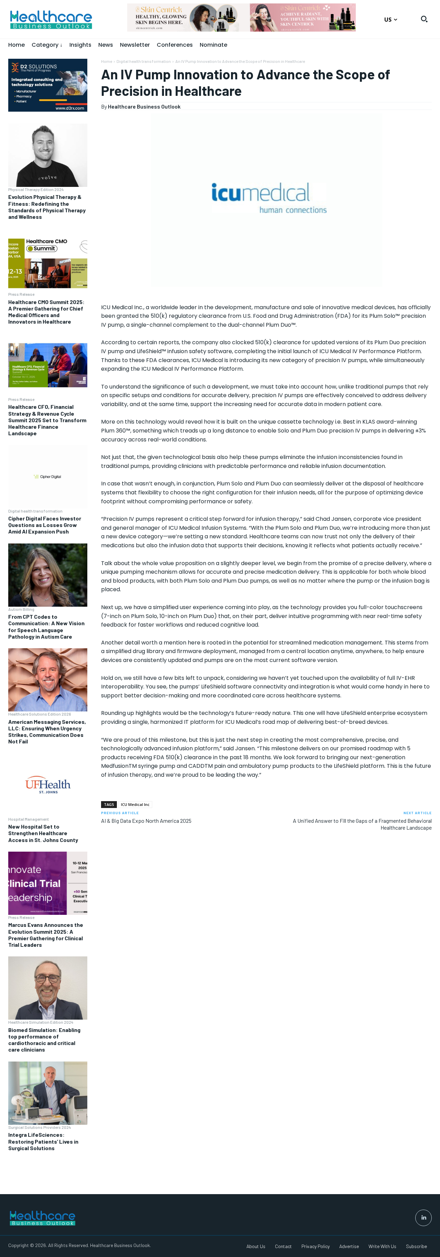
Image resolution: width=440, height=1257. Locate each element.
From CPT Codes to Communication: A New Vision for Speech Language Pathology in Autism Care (46, 626)
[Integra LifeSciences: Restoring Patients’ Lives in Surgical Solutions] (47, 1093)
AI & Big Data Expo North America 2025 (146, 820)
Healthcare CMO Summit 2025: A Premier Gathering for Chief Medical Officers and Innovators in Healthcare (46, 312)
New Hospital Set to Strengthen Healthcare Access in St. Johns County (43, 833)
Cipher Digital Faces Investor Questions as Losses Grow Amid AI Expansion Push (44, 525)
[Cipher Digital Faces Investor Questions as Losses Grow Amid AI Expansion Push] (47, 476)
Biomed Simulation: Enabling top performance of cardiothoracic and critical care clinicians (44, 1039)
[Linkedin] (423, 1218)
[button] (424, 18)
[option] (241, 21)
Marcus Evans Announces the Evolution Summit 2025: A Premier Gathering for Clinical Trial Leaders (45, 934)
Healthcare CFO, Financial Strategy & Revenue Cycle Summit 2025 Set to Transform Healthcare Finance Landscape (47, 419)
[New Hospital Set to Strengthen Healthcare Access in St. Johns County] (47, 784)
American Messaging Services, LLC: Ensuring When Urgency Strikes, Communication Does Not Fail (47, 731)
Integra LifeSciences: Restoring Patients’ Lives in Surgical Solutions (43, 1141)
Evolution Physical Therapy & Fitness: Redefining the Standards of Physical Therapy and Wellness (47, 206)
